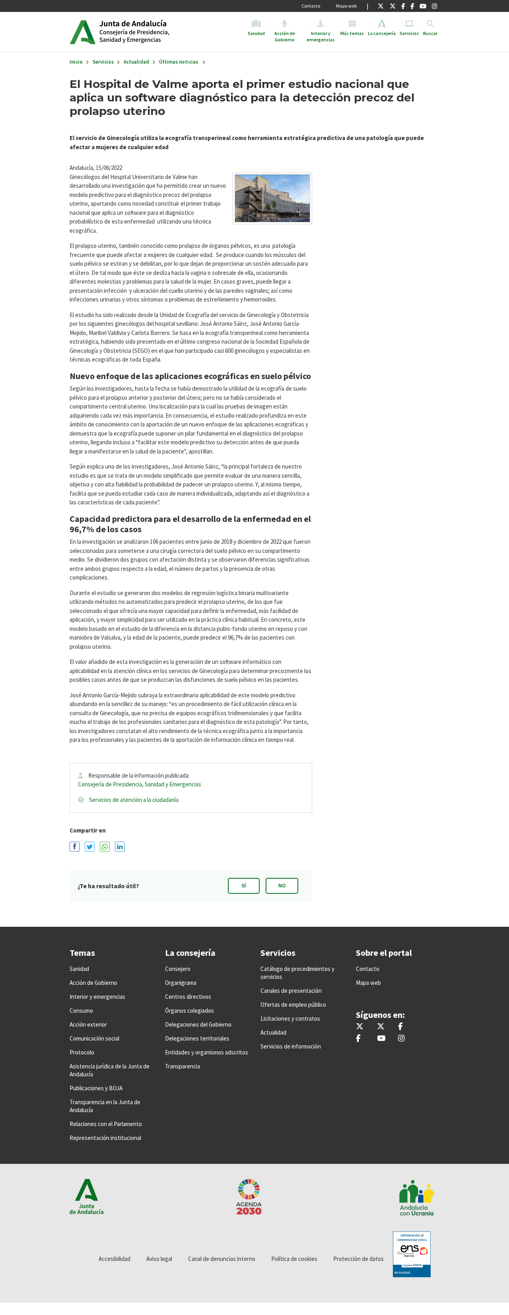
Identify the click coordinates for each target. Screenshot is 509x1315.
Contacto (310, 6)
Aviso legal (159, 1258)
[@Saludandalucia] (412, 6)
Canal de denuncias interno (221, 1258)
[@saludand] (393, 6)
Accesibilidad (114, 1258)
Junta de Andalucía (82, 32)
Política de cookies (294, 1258)
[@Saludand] (423, 6)
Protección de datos (358, 1258)
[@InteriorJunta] (381, 6)
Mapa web (346, 6)
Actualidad (136, 61)
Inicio (160, 32)
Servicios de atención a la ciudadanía (134, 799)
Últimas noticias (178, 61)
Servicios (103, 61)
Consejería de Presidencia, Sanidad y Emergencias (139, 784)
